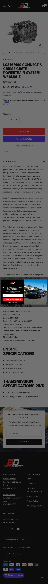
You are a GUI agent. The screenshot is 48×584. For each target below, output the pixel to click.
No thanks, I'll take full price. (12, 302)
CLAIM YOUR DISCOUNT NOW (12, 299)
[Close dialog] (45, 281)
